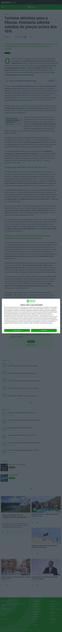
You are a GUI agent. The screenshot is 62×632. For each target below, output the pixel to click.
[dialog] (31, 316)
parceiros (17, 307)
